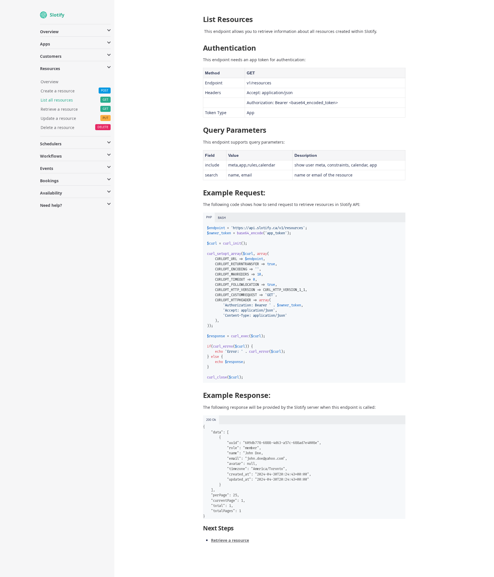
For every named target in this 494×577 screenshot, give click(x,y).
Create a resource (58, 91)
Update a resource (58, 118)
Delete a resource (57, 127)
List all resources (57, 100)
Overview (49, 81)
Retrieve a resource (59, 109)
